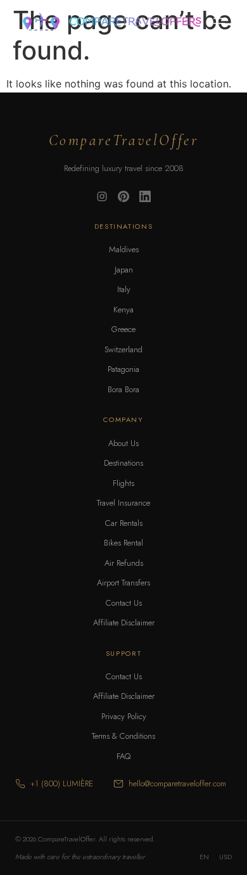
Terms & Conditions (123, 736)
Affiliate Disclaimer (124, 622)
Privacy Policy (123, 716)
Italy (123, 289)
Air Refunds (123, 563)
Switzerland (123, 349)
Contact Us (124, 603)
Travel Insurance (123, 503)
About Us (123, 443)
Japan (124, 270)
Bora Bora (123, 389)
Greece (123, 329)
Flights (123, 483)
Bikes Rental (123, 543)
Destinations (123, 463)
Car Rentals (123, 523)
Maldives (124, 249)
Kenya (123, 309)
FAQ (123, 756)
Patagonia (123, 369)
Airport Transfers (123, 583)
